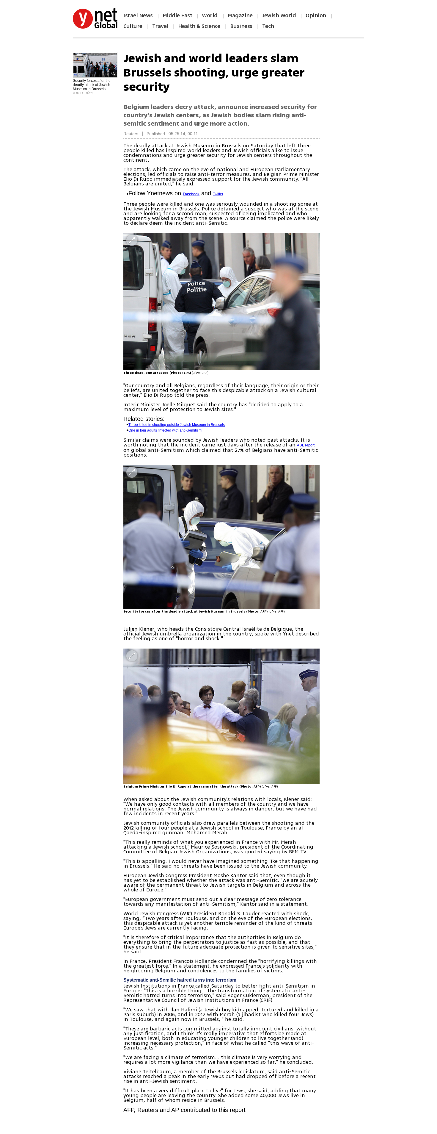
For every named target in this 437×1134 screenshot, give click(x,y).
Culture (132, 26)
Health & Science (199, 26)
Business (241, 26)
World (210, 15)
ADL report (306, 445)
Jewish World (279, 15)
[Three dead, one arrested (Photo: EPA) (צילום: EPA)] (221, 301)
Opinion (316, 15)
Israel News (138, 15)
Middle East (177, 15)
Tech (268, 26)
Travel (160, 26)
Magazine (240, 15)
